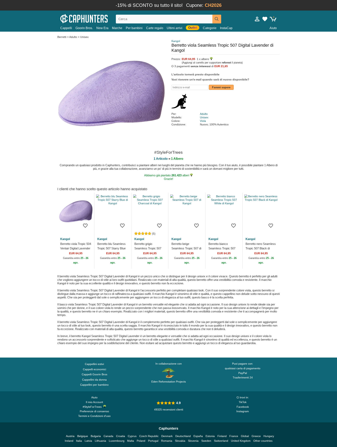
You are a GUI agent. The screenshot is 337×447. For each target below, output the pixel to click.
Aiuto (273, 28)
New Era (102, 28)
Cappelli (66, 28)
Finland (222, 436)
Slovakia (180, 440)
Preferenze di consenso (94, 411)
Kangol (175, 41)
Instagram (242, 411)
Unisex (84, 36)
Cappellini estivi (94, 364)
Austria (70, 436)
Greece (256, 436)
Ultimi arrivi (174, 28)
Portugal (153, 440)
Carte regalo (154, 28)
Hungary (268, 436)
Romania (166, 440)
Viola (203, 120)
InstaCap (226, 28)
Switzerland (221, 440)
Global (245, 436)
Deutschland (183, 436)
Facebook (243, 406)
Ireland (69, 440)
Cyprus (132, 436)
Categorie (209, 28)
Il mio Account (94, 402)
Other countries (262, 440)
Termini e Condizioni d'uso (94, 416)
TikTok (243, 402)
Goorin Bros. (84, 28)
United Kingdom (241, 440)
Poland (141, 440)
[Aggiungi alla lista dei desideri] (85, 225)
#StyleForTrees (93, 406)
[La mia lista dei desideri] (264, 18)
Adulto (73, 36)
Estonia (210, 436)
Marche (117, 28)
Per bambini (134, 28)
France (233, 436)
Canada (108, 436)
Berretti (62, 36)
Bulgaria (96, 436)
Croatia (120, 436)
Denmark (167, 436)
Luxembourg (116, 440)
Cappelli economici (94, 369)
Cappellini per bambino (94, 384)
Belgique (82, 436)
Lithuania (100, 440)
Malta (130, 440)
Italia (79, 440)
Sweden (206, 440)
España (198, 436)
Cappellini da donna (94, 379)
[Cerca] (216, 19)
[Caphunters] (94, 18)
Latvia (88, 440)
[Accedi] (257, 18)
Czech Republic (149, 436)
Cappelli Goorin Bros (94, 374)
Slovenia (193, 440)
